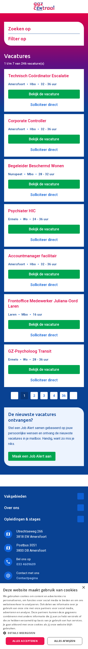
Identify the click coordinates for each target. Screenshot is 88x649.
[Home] (44, 6)
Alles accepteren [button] (25, 641)
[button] (44, 633)
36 (63, 396)
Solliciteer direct (44, 104)
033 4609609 (26, 564)
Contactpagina (27, 578)
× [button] (83, 587)
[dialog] (44, 616)
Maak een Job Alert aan (31, 456)
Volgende (73, 395)
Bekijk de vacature (44, 94)
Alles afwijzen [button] (65, 641)
